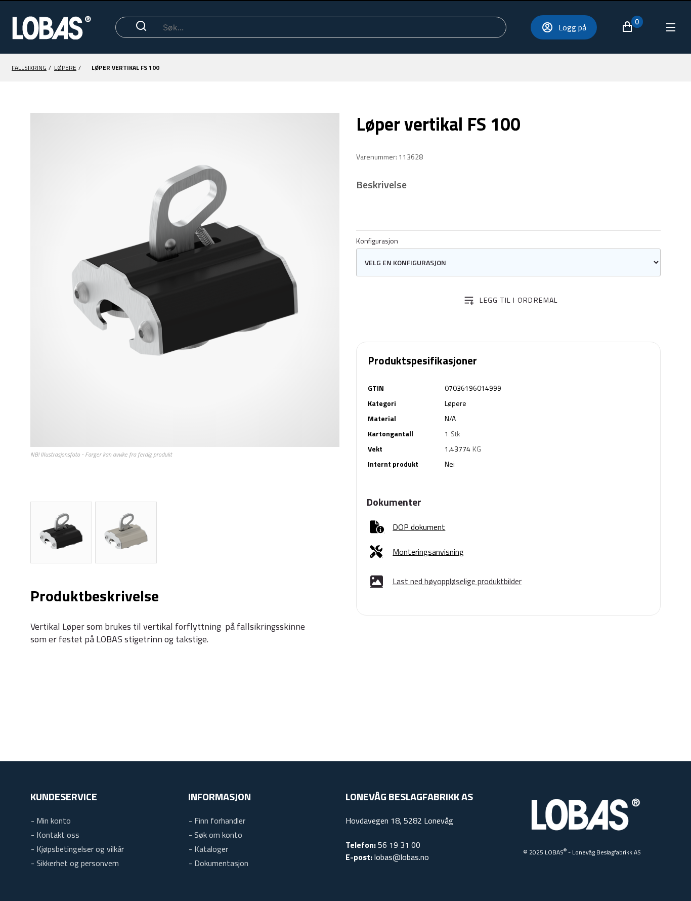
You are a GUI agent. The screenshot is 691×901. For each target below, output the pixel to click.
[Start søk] (141, 27)
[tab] (61, 532)
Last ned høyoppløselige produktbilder (457, 581)
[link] (407, 527)
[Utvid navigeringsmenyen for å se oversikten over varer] (670, 27)
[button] (632, 26)
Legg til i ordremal (519, 300)
